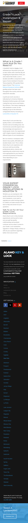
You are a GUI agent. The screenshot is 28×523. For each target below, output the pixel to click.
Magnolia (6, 414)
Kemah (6, 393)
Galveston (6, 379)
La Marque (7, 399)
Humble (6, 383)
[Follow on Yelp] (15, 305)
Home (5, 285)
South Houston (8, 458)
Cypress (6, 355)
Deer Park (6, 358)
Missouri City (7, 424)
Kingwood (6, 396)
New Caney (7, 431)
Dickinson (6, 362)
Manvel (6, 417)
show (9, 241)
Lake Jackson (7, 407)
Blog (5, 293)
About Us (7, 287)
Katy (5, 389)
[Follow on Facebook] (6, 305)
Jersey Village (8, 386)
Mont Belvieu (7, 427)
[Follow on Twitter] (10, 305)
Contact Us (7, 295)
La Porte (6, 403)
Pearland (6, 437)
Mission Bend (7, 421)
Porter (5, 441)
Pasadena (6, 434)
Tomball (6, 479)
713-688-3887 (8, 500)
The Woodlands (8, 475)
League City (7, 410)
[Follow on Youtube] (20, 305)
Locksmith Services (10, 290)
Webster (6, 482)
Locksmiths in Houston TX (10, 114)
